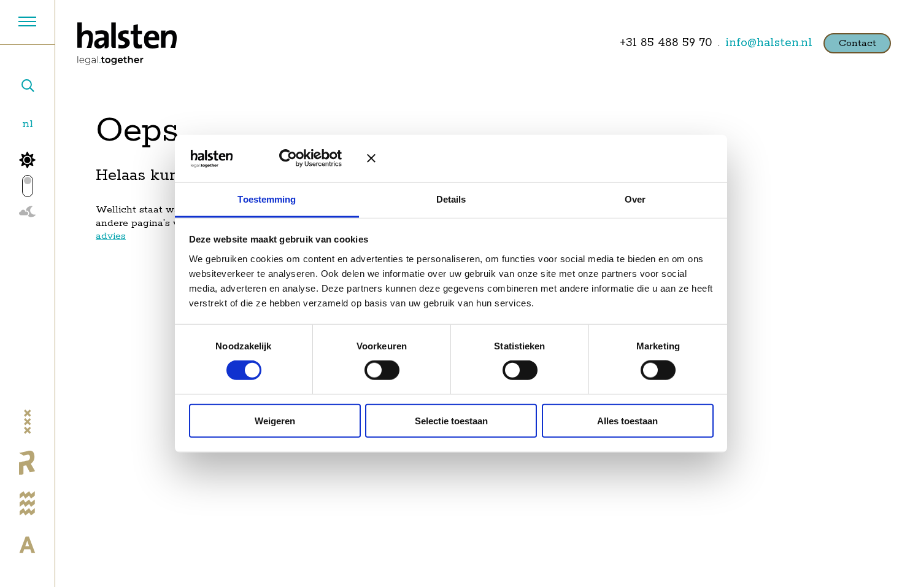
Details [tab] (451, 199)
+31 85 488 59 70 (666, 42)
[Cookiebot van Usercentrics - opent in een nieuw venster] (297, 158)
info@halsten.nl (768, 42)
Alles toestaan (627, 420)
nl (27, 124)
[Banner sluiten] (540, 158)
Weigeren (275, 420)
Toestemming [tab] (266, 199)
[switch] (381, 370)
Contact (857, 43)
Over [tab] (635, 199)
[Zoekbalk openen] (27, 87)
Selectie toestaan (451, 420)
